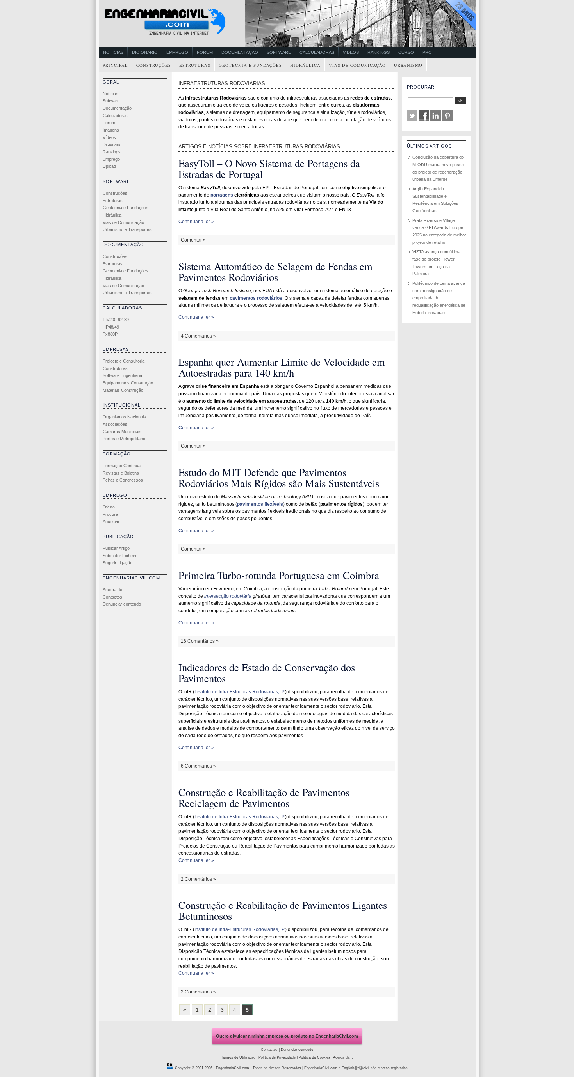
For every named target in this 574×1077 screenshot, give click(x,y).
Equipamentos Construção (128, 382)
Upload (109, 166)
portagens (221, 195)
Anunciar (111, 521)
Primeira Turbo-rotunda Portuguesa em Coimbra (278, 575)
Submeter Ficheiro (120, 555)
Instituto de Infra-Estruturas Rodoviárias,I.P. (239, 692)
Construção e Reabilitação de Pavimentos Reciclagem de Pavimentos (263, 797)
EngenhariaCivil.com (232, 1068)
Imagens (111, 130)
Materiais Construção (123, 390)
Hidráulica (305, 65)
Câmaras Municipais (122, 431)
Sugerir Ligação (117, 562)
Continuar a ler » (196, 221)
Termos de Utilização (238, 1057)
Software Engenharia (122, 375)
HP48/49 (111, 327)
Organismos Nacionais (124, 416)
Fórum (205, 52)
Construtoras (115, 368)
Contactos (112, 597)
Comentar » (193, 240)
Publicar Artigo (116, 548)
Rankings (378, 52)
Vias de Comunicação (357, 65)
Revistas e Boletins (121, 473)
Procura (110, 514)
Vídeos (351, 52)
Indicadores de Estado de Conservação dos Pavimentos (266, 672)
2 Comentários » (198, 879)
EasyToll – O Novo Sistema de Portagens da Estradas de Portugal (269, 168)
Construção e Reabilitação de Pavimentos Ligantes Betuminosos (282, 910)
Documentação (239, 52)
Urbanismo (408, 65)
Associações (115, 424)
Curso (406, 52)
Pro (427, 52)
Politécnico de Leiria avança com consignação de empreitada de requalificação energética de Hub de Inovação (438, 298)
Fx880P (110, 334)
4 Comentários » (198, 336)
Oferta (109, 507)
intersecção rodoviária (227, 596)
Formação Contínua (122, 465)
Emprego (177, 52)
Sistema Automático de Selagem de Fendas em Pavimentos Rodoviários (275, 271)
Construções (153, 65)
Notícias (113, 52)
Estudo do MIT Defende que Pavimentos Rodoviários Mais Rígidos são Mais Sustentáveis (278, 477)
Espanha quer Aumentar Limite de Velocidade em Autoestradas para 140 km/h (281, 367)
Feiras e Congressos (123, 480)
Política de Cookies (314, 1057)
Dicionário (145, 52)
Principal (115, 65)
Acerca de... (114, 589)
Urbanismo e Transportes (127, 229)
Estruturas (194, 65)
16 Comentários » (200, 641)
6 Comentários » (198, 766)
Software (279, 52)
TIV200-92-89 (116, 319)
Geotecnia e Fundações (250, 65)
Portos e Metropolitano (124, 438)
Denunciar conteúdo (122, 604)
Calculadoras (316, 52)
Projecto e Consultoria (123, 361)
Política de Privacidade (277, 1057)
